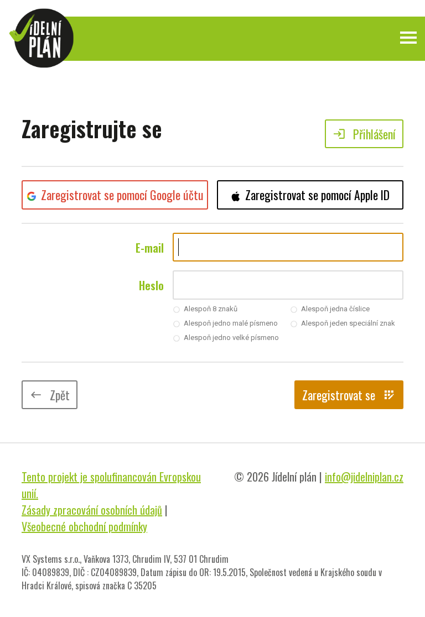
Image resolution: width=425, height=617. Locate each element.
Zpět (49, 395)
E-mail (150, 247)
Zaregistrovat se (349, 395)
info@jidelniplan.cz (364, 476)
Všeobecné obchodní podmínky (84, 526)
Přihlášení (364, 134)
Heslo (151, 285)
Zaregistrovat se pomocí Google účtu (122, 194)
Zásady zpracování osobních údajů (92, 509)
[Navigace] (408, 38)
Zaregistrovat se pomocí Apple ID (317, 194)
